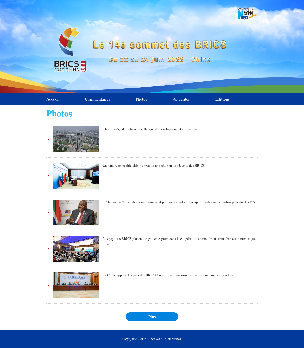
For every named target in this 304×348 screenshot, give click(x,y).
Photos (141, 99)
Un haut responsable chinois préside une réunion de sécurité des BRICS (154, 165)
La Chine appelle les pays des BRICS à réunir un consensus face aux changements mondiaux (169, 275)
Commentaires (97, 99)
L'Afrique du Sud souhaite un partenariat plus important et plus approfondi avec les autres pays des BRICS (179, 202)
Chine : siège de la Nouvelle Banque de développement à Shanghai (150, 129)
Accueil (53, 99)
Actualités (181, 99)
